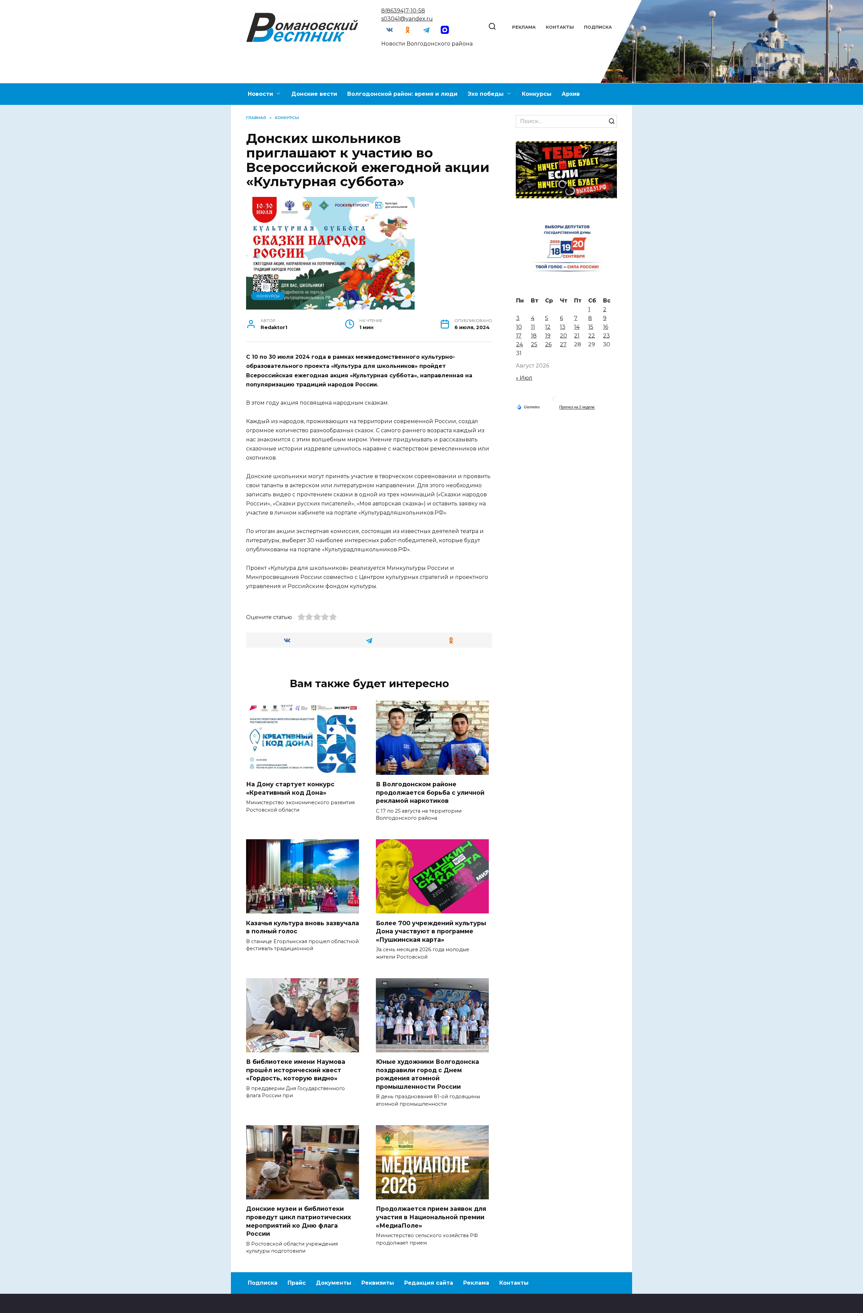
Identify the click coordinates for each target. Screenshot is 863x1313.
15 (590, 327)
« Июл (524, 378)
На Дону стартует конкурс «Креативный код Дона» (290, 788)
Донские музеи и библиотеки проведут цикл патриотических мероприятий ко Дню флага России (298, 1221)
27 (563, 344)
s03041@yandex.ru (407, 19)
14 (576, 327)
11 (533, 327)
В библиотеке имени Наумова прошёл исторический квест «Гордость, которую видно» (295, 1070)
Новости (260, 94)
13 (562, 327)
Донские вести (314, 94)
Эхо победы (486, 94)
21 (576, 335)
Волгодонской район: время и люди (402, 94)
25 (534, 344)
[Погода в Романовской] (556, 401)
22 (591, 335)
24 (519, 344)
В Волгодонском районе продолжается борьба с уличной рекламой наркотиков (430, 792)
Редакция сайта (428, 1283)
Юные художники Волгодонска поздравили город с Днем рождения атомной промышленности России (427, 1074)
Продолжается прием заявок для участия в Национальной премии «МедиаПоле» (431, 1217)
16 (605, 327)
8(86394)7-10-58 (403, 10)
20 (563, 335)
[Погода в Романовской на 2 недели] (577, 407)
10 (519, 327)
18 (534, 335)
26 (548, 344)
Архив (571, 94)
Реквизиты (377, 1283)
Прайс (297, 1283)
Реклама (524, 27)
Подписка (598, 27)
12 (547, 327)
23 (606, 335)
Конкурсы (537, 94)
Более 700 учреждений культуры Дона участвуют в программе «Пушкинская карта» (431, 931)
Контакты (560, 27)
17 (519, 335)
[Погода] (528, 407)
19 (547, 335)
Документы (333, 1283)
